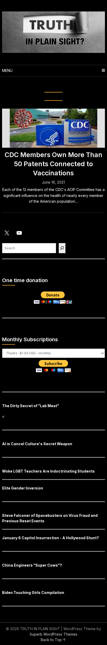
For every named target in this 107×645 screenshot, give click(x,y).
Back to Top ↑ (53, 639)
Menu (7, 70)
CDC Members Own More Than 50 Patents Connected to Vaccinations (53, 164)
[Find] (62, 248)
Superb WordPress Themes (53, 634)
